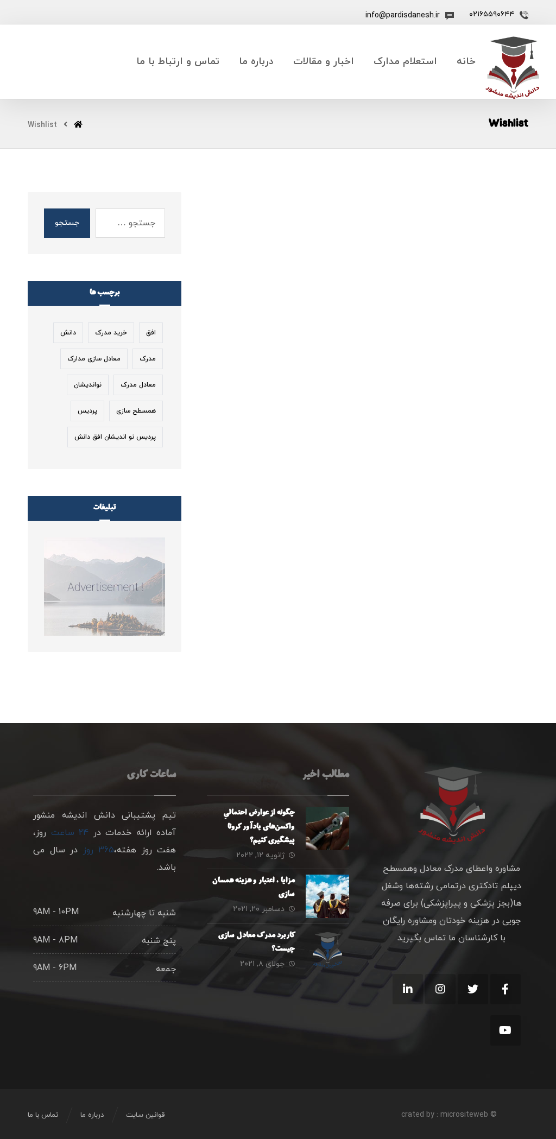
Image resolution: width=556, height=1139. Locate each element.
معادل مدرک (138, 385)
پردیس (87, 411)
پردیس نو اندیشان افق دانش (115, 437)
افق (151, 332)
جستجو (67, 223)
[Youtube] (505, 1030)
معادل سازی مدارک (94, 359)
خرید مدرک (111, 332)
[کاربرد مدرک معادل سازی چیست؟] (327, 951)
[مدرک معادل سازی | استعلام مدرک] (512, 67)
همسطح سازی (136, 411)
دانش (68, 332)
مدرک (148, 359)
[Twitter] (473, 989)
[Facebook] (505, 989)
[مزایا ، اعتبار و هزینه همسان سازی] (327, 896)
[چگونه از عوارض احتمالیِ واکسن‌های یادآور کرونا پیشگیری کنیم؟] (327, 828)
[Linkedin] (408, 989)
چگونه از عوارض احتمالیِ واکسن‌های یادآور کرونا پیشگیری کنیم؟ (259, 826)
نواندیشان (88, 385)
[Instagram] (440, 989)
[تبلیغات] (104, 586)
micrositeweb (464, 1115)
